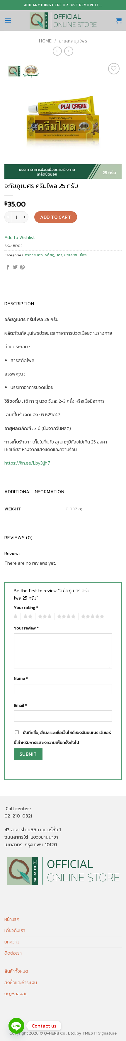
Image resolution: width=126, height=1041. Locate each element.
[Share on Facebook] (8, 267)
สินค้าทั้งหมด (16, 971)
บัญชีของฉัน (16, 993)
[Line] (16, 1026)
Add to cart (55, 217)
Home (45, 40)
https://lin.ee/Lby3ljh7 (27, 462)
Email (20, 705)
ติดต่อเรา (13, 952)
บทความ (11, 941)
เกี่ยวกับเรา (14, 930)
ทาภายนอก (34, 255)
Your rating (26, 607)
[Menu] (7, 20)
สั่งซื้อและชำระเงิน (20, 982)
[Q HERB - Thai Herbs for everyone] (63, 20)
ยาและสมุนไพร (73, 40)
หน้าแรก (11, 919)
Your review (26, 628)
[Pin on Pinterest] (22, 267)
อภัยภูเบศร (53, 255)
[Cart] (119, 20)
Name (21, 678)
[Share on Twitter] (15, 267)
